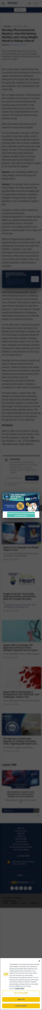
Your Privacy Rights (21, 993)
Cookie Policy (19, 988)
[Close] (39, 961)
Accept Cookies (21, 1006)
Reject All (21, 999)
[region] (21, 984)
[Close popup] (36, 495)
